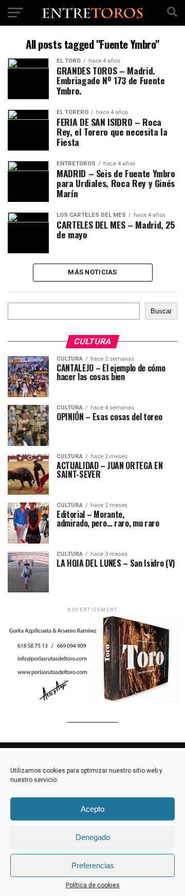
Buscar (161, 311)
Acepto (92, 809)
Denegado (93, 837)
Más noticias (92, 272)
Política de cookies (93, 885)
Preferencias (92, 865)
